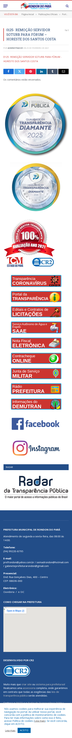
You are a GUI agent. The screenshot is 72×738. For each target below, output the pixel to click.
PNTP (19, 703)
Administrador (15, 48)
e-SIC (21, 592)
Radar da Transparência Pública (46, 703)
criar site (27, 684)
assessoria (29, 688)
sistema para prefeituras (50, 684)
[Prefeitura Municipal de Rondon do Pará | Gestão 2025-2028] (36, 6)
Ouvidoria (8, 592)
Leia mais (39, 720)
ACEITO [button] (24, 730)
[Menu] (5, 6)
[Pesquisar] (67, 6)
